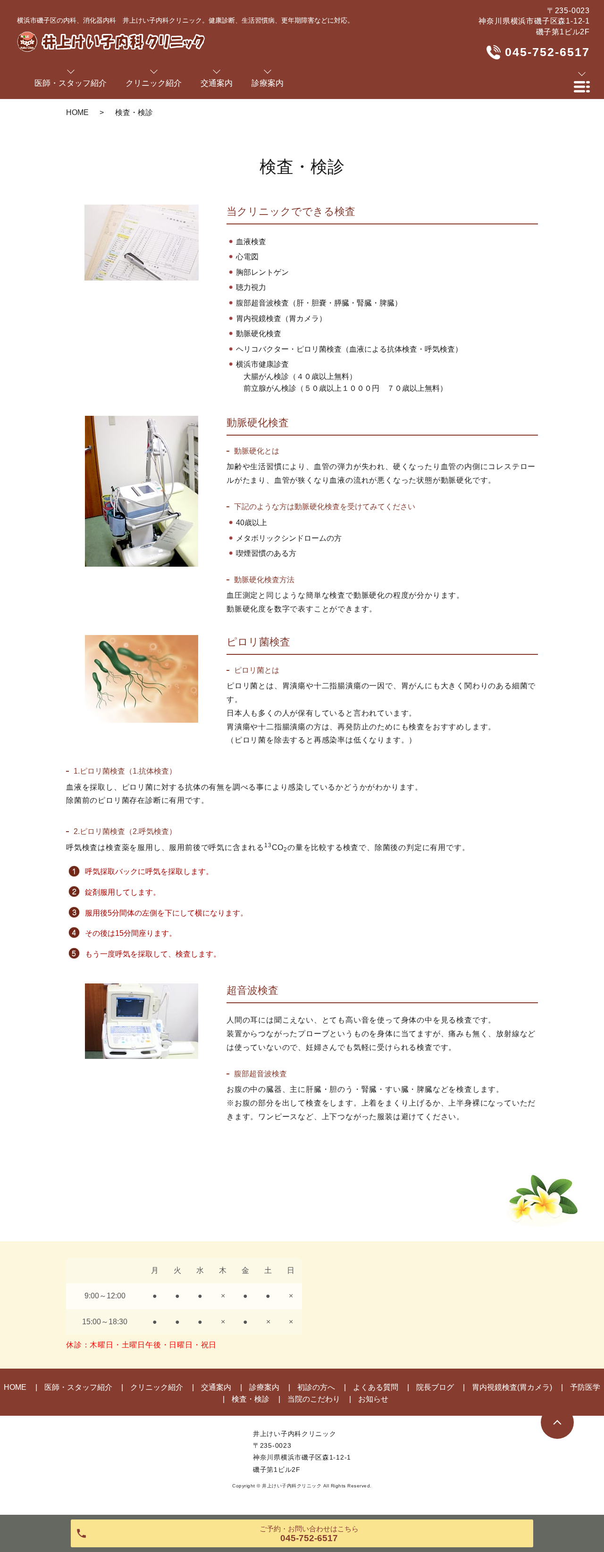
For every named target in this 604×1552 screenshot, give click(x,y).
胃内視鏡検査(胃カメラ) (512, 1387)
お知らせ (373, 1399)
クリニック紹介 (156, 1387)
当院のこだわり (313, 1399)
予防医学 (585, 1387)
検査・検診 (250, 1399)
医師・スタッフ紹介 (78, 1387)
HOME (77, 112)
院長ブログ (435, 1387)
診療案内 (264, 1387)
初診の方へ (316, 1387)
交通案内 (216, 1387)
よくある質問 (375, 1387)
